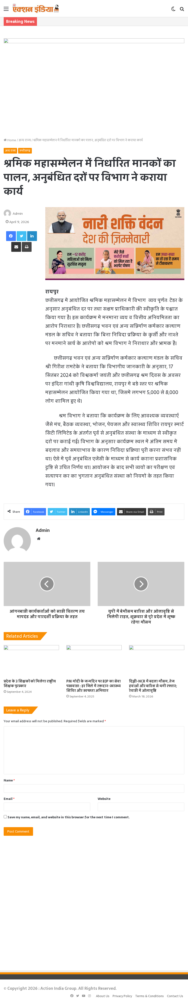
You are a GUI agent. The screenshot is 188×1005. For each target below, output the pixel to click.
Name (9, 780)
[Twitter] (21, 236)
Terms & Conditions (149, 996)
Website (104, 798)
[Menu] (6, 10)
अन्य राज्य (25, 140)
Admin (18, 213)
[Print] (27, 247)
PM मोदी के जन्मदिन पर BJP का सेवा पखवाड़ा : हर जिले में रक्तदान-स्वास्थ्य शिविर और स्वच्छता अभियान (93, 686)
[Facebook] (11, 236)
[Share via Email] (16, 247)
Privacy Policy (122, 996)
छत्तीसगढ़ (25, 150)
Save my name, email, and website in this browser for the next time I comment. (69, 817)
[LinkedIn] (32, 236)
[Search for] (181, 10)
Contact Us (175, 996)
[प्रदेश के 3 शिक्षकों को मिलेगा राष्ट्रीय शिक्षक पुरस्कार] (31, 660)
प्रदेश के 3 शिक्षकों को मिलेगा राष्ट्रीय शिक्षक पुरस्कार (30, 684)
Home (11, 140)
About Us (102, 996)
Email (9, 798)
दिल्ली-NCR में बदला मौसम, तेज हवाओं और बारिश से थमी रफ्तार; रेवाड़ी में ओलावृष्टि (153, 686)
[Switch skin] (173, 10)
